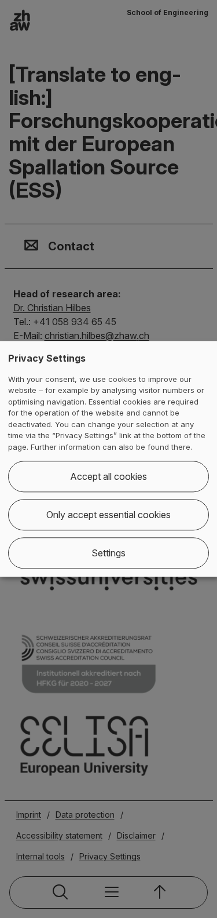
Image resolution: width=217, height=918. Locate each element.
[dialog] (108, 459)
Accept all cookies (108, 477)
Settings (108, 553)
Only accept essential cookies (108, 515)
